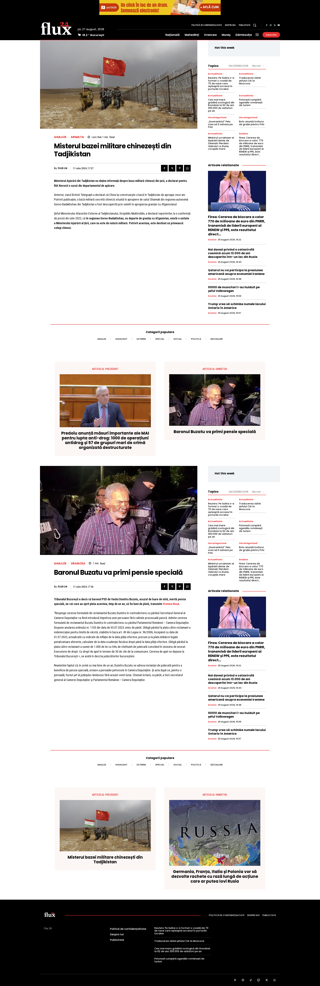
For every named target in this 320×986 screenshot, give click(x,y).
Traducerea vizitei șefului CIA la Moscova (250, 80)
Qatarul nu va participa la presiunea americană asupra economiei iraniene (236, 272)
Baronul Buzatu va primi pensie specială (215, 431)
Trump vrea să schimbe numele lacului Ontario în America (237, 306)
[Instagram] (271, 25)
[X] (275, 25)
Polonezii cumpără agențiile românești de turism (250, 102)
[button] (255, 25)
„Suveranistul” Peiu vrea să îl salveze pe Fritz (220, 124)
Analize (60, 137)
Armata (77, 137)
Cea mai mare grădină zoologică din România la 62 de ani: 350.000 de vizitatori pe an (221, 105)
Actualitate (215, 74)
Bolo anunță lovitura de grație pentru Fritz (251, 123)
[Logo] (56, 28)
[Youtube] (279, 25)
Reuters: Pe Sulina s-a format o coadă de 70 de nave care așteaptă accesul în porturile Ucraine (221, 83)
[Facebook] (267, 25)
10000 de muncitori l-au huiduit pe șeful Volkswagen (234, 289)
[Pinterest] (179, 168)
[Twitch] (259, 980)
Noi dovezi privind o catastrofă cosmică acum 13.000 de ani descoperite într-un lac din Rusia (232, 253)
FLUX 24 (62, 168)
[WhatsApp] (187, 168)
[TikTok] (251, 980)
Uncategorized (217, 117)
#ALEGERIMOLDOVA (238, 65)
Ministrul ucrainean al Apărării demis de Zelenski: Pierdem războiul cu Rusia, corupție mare (221, 143)
